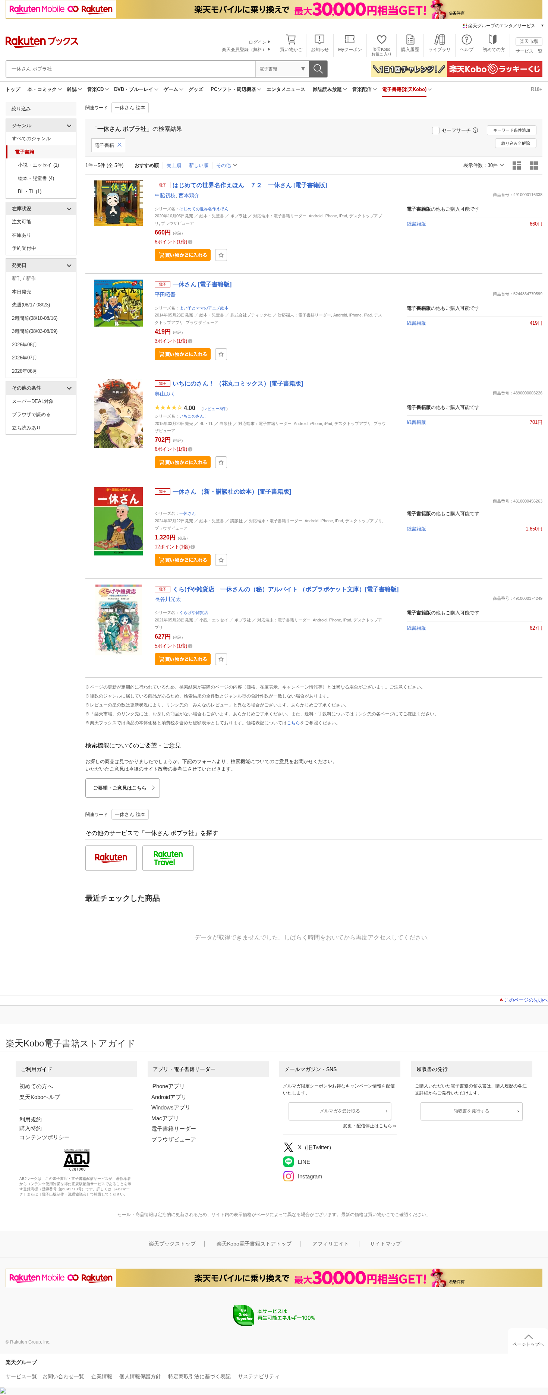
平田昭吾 (165, 294)
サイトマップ (385, 1244)
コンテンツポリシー (44, 1137)
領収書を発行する (471, 1111)
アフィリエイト (330, 1244)
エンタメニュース (286, 89)
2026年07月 (24, 357)
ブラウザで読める (31, 414)
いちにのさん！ (193, 416)
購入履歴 (410, 49)
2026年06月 (24, 371)
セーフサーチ (456, 130)
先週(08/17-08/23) (31, 305)
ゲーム (171, 89)
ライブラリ (439, 49)
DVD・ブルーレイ (133, 89)
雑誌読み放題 (327, 89)
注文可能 (21, 221)
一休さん (187, 513)
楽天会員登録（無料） (244, 49)
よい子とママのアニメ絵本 (204, 308)
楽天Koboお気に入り (381, 51)
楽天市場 (529, 41)
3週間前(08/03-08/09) (34, 331)
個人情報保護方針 (140, 1376)
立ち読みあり (26, 428)
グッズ (196, 89)
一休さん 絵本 (130, 107)
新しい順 (198, 165)
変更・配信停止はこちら (367, 1125)
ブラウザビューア (173, 1139)
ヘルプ (466, 49)
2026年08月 (24, 344)
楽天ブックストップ (172, 1244)
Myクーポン (350, 49)
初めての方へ (36, 1086)
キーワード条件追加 (511, 130)
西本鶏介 (189, 195)
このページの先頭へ (526, 1000)
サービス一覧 (529, 51)
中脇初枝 (165, 195)
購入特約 (30, 1128)
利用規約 (30, 1119)
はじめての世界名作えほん (204, 209)
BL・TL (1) (29, 191)
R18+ (536, 89)
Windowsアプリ (170, 1107)
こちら (293, 722)
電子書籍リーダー (173, 1128)
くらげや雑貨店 (193, 612)
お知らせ (320, 49)
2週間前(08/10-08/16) (34, 318)
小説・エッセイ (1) (38, 165)
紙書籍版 (416, 224)
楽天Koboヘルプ (39, 1097)
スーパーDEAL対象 (33, 401)
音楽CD (95, 89)
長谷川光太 (168, 599)
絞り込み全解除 (515, 143)
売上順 (174, 165)
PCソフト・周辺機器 (233, 89)
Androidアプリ (169, 1097)
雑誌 (72, 89)
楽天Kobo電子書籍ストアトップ (254, 1244)
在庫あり (21, 235)
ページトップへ (528, 1344)
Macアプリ (165, 1118)
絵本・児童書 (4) (36, 178)
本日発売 (21, 292)
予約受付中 (24, 248)
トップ (13, 89)
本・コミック (42, 89)
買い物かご (291, 49)
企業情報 (101, 1376)
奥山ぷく (165, 394)
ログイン (258, 42)
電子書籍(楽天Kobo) (404, 89)
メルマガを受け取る (340, 1111)
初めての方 (494, 49)
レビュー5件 (214, 408)
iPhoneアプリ (168, 1086)
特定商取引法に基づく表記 (199, 1376)
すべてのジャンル (31, 138)
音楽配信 (362, 89)
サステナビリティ (259, 1376)
